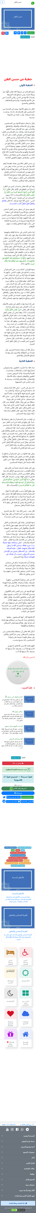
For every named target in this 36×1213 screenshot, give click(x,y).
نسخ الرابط (31, 32)
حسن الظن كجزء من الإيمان (11, 863)
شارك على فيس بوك (14, 797)
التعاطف (18, 850)
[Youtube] (8, 1129)
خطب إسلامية (25, 37)
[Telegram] (28, 1129)
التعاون (22, 850)
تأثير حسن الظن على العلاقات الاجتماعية (18, 858)
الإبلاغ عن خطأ (17, 763)
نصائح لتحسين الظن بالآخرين (17, 866)
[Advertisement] (18, 57)
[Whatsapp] (22, 1129)
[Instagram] (12, 1129)
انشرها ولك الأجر (19, 788)
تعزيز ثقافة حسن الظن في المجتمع (15, 860)
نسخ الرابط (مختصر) (27, 797)
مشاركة (19, 793)
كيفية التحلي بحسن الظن (24, 863)
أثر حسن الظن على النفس (10, 847)
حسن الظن (26, 860)
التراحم (12, 850)
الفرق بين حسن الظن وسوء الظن (17, 853)
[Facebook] (17, 1129)
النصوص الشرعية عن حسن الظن (18, 855)
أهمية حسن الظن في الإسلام (24, 847)
